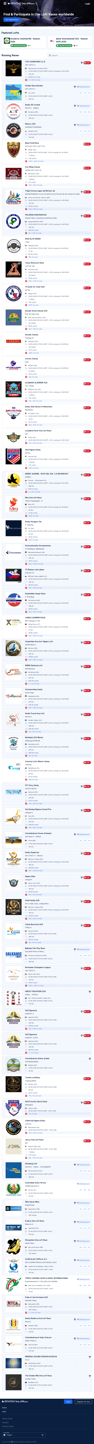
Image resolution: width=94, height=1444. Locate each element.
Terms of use (7, 1418)
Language (6, 1433)
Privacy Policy (8, 1426)
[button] (5, 3)
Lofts (4, 1411)
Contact (5, 1422)
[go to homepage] (21, 3)
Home (4, 1408)
